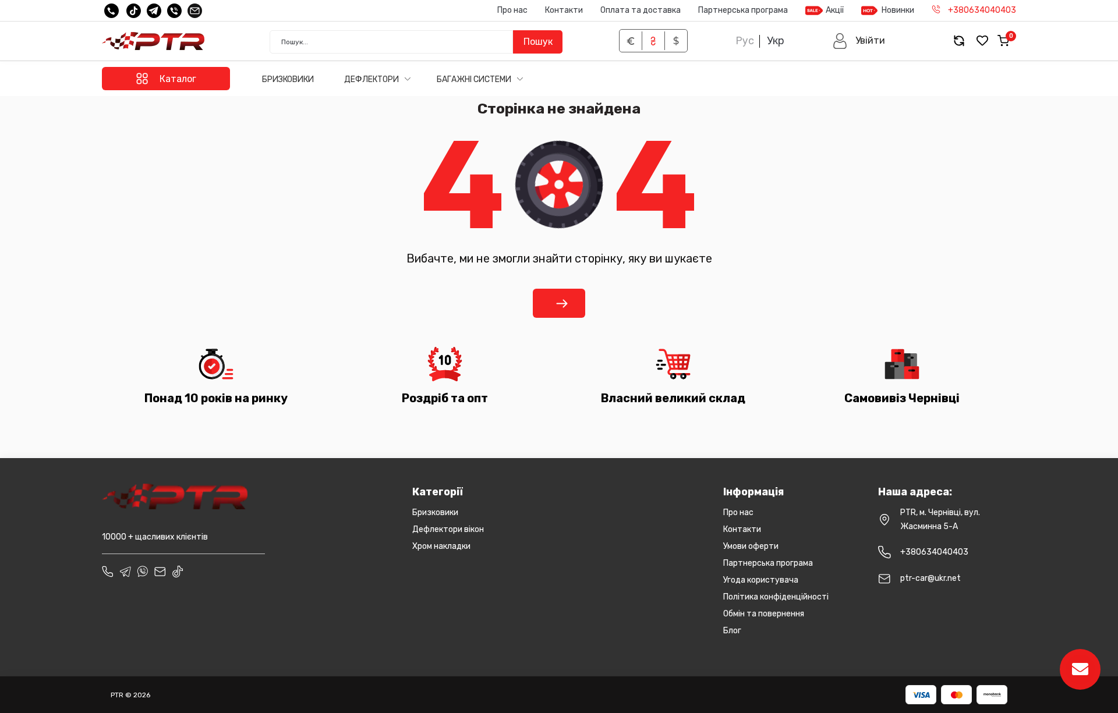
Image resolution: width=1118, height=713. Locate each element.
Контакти (564, 10)
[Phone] (108, 571)
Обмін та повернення (763, 614)
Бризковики (288, 79)
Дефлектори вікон (448, 529)
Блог (732, 631)
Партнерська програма (743, 10)
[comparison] (959, 41)
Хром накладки (441, 546)
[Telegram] (154, 10)
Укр (775, 40)
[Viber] (174, 10)
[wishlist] (982, 41)
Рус (744, 40)
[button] (858, 41)
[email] (194, 10)
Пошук (538, 41)
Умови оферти (751, 546)
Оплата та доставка (640, 10)
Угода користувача (760, 580)
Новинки (898, 10)
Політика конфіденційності (776, 597)
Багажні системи (475, 79)
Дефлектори (372, 79)
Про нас (512, 10)
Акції (835, 10)
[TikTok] (133, 10)
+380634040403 (934, 552)
